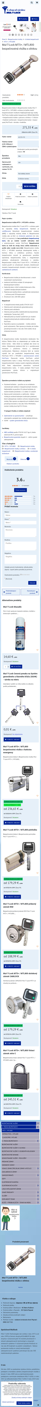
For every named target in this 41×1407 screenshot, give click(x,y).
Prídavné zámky (8, 1162)
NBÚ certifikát (8, 432)
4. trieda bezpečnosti (10, 1127)
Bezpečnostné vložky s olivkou (15, 449)
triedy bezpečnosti (21, 229)
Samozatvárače (7, 1175)
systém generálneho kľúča (19, 421)
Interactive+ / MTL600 (10, 1134)
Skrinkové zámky (8, 1165)
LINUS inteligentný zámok (11, 1189)
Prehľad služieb (8, 1320)
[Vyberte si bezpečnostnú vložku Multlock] (10, 1230)
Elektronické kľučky (9, 1185)
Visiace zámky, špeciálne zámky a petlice (16, 1168)
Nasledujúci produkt (31, 592)
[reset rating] (21, 574)
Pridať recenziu (20, 490)
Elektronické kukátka (10, 1182)
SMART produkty (8, 1192)
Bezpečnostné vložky (27, 446)
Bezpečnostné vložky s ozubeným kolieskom (18, 1151)
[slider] (21, 95)
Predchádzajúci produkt (11, 592)
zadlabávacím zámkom (10, 270)
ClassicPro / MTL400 (9, 1137)
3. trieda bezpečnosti (10, 1141)
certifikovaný (7, 231)
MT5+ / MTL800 (10, 446)
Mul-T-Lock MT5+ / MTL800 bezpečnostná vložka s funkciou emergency (17, 749)
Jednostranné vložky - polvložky (14, 1158)
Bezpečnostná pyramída (12, 437)
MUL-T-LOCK (5, 1334)
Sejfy (4, 1179)
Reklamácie (7, 1317)
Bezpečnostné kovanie (10, 1155)
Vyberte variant (13, 739)
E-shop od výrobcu (16, 9)
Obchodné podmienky (10, 1312)
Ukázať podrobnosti (8, 1402)
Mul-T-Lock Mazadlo (12, 607)
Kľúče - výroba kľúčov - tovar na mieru (16, 1203)
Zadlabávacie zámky (9, 1172)
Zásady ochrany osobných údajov (14, 1315)
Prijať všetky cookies (24, 1403)
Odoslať (32, 583)
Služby (4, 1196)
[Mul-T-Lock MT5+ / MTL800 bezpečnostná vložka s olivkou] (20, 71)
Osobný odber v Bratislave (12, 1308)
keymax (20, 1287)
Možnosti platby (8, 1305)
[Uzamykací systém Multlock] (20, 31)
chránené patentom (25, 236)
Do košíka (30, 186)
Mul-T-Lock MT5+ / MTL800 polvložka (20, 830)
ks (21, 186)
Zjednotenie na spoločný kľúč (14, 416)
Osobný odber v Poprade (11, 1310)
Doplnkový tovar (8, 1199)
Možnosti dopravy (9, 1303)
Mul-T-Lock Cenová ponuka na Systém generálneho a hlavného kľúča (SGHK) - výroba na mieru (20, 676)
